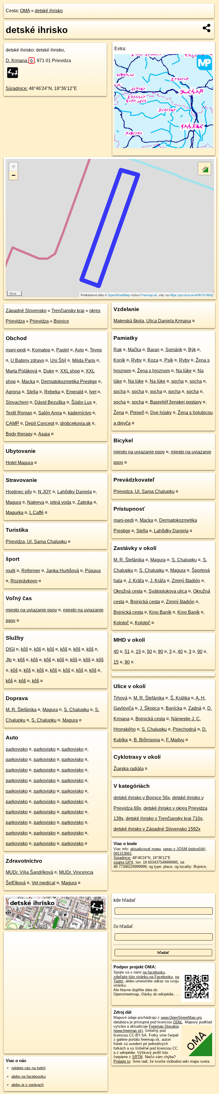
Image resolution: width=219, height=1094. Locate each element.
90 (160, 651)
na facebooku (154, 972)
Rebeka (52, 391)
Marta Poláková (21, 371)
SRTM (137, 1057)
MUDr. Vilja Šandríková (29, 872)
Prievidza (39, 321)
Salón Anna (50, 412)
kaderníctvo (79, 412)
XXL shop (70, 371)
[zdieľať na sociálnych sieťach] (207, 27)
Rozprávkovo (24, 580)
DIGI (10, 649)
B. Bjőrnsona (147, 739)
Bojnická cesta (145, 601)
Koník (119, 360)
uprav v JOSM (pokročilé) (184, 849)
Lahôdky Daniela (74, 491)
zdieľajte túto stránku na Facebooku (143, 977)
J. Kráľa (136, 580)
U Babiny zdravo (27, 360)
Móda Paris (83, 360)
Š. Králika (180, 698)
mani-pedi (16, 349)
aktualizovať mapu (145, 849)
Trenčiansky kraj (67, 310)
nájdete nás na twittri (28, 1068)
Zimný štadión (186, 580)
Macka (28, 381)
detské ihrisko (49, 10)
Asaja (44, 434)
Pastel (62, 349)
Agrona (13, 391)
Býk (192, 349)
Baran (153, 349)
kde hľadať (124, 900)
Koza (153, 360)
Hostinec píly (19, 491)
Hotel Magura (19, 462)
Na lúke (184, 370)
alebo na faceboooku (28, 1076)
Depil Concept (39, 423)
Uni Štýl (58, 360)
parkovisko (17, 749)
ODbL (177, 1022)
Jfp (9, 659)
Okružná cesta (128, 591)
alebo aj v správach (27, 1085)
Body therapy (19, 434)
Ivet (92, 391)
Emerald (74, 391)
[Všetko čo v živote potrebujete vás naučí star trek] (163, 146)
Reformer (30, 570)
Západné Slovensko (26, 310)
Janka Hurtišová (62, 570)
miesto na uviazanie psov (31, 610)
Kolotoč (121, 622)
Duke (48, 371)
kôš (24, 649)
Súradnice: (17, 88)
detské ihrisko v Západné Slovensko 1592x (156, 829)
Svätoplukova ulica (168, 591)
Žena (118, 412)
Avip (79, 349)
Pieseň (137, 412)
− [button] (13, 175)
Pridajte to (121, 1061)
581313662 (122, 853)
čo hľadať (123, 926)
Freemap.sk (148, 295)
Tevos (96, 349)
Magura (13, 502)
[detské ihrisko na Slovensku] (14, 72)
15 (138, 651)
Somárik (173, 349)
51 (127, 651)
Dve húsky (161, 412)
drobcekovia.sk (75, 423)
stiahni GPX (123, 862)
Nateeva (35, 502)
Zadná (194, 708)
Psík (168, 360)
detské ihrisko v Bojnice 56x (141, 797)
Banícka (174, 708)
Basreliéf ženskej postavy (176, 402)
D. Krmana (19, 60)
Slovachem (17, 402)
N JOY (44, 491)
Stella (32, 391)
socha (177, 381)
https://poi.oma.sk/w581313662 (191, 295)
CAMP (12, 423)
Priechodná (184, 729)
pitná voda (60, 502)
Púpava (93, 570)
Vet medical (43, 882)
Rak (117, 349)
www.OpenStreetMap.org (181, 1017)
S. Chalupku (76, 709)
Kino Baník (160, 612)
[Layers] (204, 168)
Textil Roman (19, 412)
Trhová (120, 698)
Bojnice (61, 321)
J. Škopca (150, 708)
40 (116, 651)
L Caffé (36, 512)
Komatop (41, 349)
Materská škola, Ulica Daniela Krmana (152, 320)
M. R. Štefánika (21, 709)
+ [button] (13, 166)
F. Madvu (175, 739)
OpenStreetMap (119, 295)
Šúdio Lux (81, 402)
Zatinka (84, 502)
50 (149, 651)
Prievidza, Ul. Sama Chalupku (36, 541)
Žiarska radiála (128, 768)
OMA (25, 10)
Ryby (136, 360)
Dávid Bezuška (50, 402)
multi (10, 570)
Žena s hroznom (153, 370)
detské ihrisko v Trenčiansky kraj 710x (164, 818)
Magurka (14, 512)
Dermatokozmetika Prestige (69, 381)
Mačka (134, 349)
